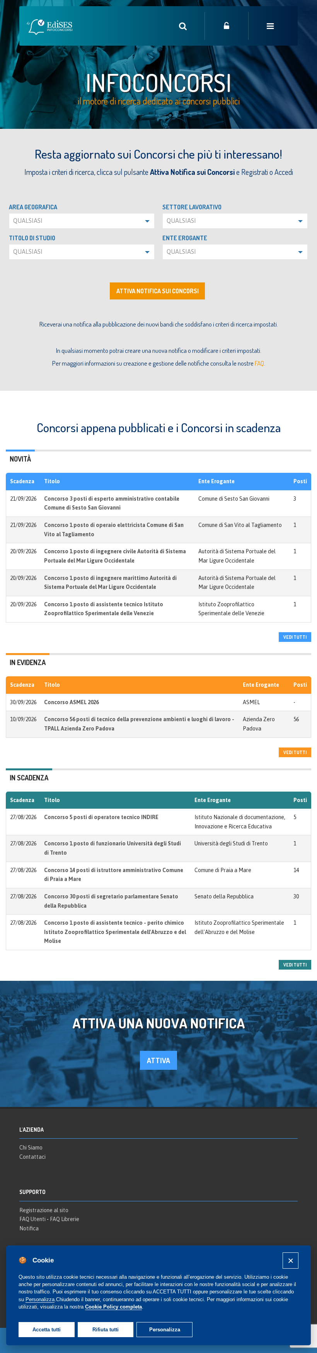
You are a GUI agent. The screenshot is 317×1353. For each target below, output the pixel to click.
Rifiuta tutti (105, 1329)
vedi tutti (295, 637)
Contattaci (32, 1157)
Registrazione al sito (43, 1210)
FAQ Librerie (64, 1219)
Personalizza (164, 1329)
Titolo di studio (32, 238)
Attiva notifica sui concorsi (157, 291)
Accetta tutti (46, 1329)
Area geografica (33, 207)
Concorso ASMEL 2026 (71, 702)
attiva (158, 1060)
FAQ (259, 363)
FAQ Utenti (32, 1219)
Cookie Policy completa (113, 1307)
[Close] (290, 1260)
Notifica (29, 1228)
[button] (82, 221)
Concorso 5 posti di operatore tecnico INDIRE (101, 817)
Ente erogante (184, 238)
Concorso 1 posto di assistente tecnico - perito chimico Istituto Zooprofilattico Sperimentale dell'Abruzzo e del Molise (115, 932)
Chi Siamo (31, 1147)
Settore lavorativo (192, 207)
